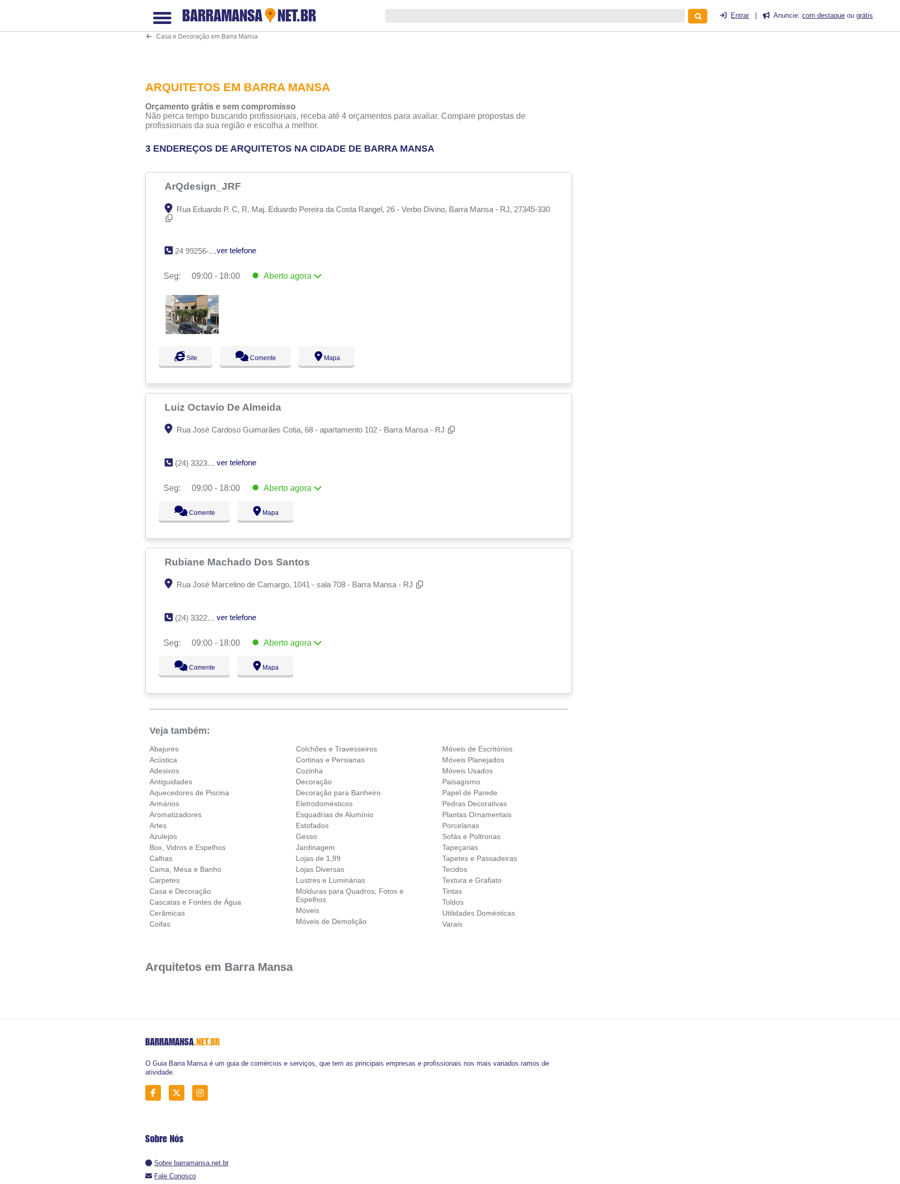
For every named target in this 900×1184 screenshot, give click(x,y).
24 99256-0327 (200, 250)
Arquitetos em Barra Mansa (219, 966)
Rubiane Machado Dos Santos (238, 562)
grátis (864, 15)
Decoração (314, 782)
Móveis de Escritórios (477, 749)
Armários (164, 803)
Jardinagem (315, 847)
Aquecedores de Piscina (189, 792)
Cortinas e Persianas (330, 760)
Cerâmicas (167, 913)
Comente (268, 358)
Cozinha (309, 771)
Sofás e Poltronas (471, 836)
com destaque (823, 15)
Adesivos (164, 771)
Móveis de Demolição (331, 921)
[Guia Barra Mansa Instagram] (203, 1093)
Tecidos (454, 869)
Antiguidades (170, 782)
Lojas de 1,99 (318, 858)
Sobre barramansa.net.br (191, 1163)
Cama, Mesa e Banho (185, 869)
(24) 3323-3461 (201, 463)
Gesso (306, 836)
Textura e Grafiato (472, 880)
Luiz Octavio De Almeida (224, 407)
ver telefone (236, 250)
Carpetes (164, 880)
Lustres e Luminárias (330, 880)
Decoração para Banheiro (338, 792)
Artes (158, 825)
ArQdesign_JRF (204, 186)
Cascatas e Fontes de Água (195, 902)
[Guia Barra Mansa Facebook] (156, 1093)
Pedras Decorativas (474, 803)
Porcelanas (460, 825)
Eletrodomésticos (324, 803)
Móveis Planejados (473, 760)
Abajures (164, 749)
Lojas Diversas (320, 869)
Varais (452, 924)
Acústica (163, 760)
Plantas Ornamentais (476, 814)
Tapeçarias (460, 847)
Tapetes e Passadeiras (479, 858)
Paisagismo (461, 782)
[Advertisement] (364, 33)
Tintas (452, 891)
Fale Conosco (175, 1176)
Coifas (159, 924)
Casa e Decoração (180, 891)
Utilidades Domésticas (478, 913)
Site (190, 358)
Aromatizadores (175, 814)
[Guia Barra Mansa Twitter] (179, 1093)
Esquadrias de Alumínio (334, 814)
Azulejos (163, 836)
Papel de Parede (469, 792)
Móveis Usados (467, 771)
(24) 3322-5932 (201, 617)
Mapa (341, 358)
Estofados (312, 825)
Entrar (740, 15)
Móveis (307, 910)
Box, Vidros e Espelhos (187, 847)
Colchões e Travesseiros (336, 749)
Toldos (453, 902)
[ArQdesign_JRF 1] (192, 331)
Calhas (160, 858)
